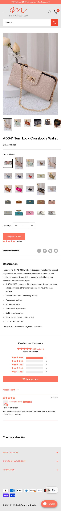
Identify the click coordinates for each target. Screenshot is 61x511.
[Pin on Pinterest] (45, 251)
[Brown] (8, 189)
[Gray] (8, 213)
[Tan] (19, 202)
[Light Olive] (51, 176)
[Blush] (19, 163)
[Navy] (19, 176)
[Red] (29, 176)
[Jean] (8, 176)
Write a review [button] (30, 379)
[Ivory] (40, 176)
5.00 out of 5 (38, 349)
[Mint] (29, 163)
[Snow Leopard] (51, 212)
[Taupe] (40, 163)
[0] (55, 12)
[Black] (29, 189)
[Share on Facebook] (39, 251)
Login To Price (14, 236)
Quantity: (7, 225)
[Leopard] (40, 189)
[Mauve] (40, 202)
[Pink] (51, 202)
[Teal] (29, 202)
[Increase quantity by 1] (32, 226)
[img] (9, 398)
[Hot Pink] (29, 213)
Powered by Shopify (28, 505)
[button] (9, 241)
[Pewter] (8, 202)
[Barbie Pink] (19, 189)
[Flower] (8, 163)
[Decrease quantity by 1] (16, 226)
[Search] (54, 22)
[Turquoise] (19, 212)
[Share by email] (56, 251)
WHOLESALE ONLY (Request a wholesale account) (31, 2)
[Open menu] (4, 12)
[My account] (49, 11)
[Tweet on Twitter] (50, 251)
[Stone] (51, 189)
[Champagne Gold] (51, 163)
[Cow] (40, 212)
